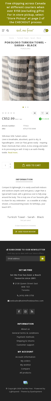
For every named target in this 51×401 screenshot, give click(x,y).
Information (24, 179)
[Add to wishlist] (42, 113)
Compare (25, 368)
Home (11, 38)
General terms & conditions (25, 333)
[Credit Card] (25, 383)
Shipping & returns (26, 341)
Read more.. (13, 152)
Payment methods (25, 337)
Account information (25, 357)
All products (25, 372)
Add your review (27, 232)
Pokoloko (25, 48)
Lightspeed (14, 391)
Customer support (25, 345)
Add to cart (33, 165)
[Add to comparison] (47, 113)
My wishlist (25, 365)
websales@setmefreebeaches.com (27, 300)
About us (25, 329)
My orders (25, 361)
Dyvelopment (36, 391)
